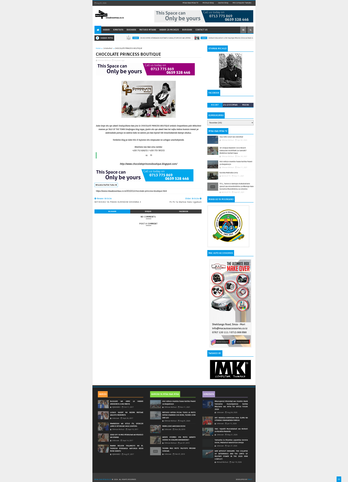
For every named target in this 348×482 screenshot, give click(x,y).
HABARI (121, 38)
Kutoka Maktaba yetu (229, 173)
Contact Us (201, 30)
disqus (148, 211)
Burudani (187, 30)
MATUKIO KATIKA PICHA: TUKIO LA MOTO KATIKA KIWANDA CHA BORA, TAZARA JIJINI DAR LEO (178, 415)
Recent (215, 105)
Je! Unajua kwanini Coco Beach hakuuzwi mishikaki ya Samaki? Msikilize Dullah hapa (233, 150)
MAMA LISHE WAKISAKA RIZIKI (173, 426)
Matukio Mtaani (147, 30)
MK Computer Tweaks (242, 3)
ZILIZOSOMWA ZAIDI (230, 105)
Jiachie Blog (223, 3)
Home (98, 48)
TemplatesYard (175, 476)
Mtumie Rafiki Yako (105, 185)
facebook (183, 211)
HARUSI (103, 394)
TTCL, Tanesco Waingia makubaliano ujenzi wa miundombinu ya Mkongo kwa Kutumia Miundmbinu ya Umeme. (237, 186)
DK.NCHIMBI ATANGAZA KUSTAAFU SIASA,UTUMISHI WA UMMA (151, 38)
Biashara (131, 30)
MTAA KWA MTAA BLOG (102, 479)
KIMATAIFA (208, 394)
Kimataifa (118, 30)
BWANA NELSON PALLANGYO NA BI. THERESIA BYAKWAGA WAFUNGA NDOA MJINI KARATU (126, 448)
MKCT (250, 479)
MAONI (245, 105)
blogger (112, 211)
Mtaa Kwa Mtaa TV (190, 3)
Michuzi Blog (208, 3)
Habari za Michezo (169, 30)
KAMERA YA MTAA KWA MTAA (165, 394)
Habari (106, 30)
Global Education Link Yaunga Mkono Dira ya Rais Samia (218, 38)
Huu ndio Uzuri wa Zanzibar (231, 137)
